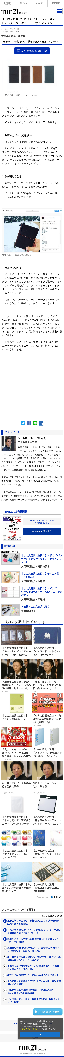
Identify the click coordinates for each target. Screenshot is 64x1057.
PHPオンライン (8, 3)
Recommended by (44, 897)
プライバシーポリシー (31, 1029)
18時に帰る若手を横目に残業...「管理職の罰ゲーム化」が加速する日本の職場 (32, 991)
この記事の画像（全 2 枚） (34, 50)
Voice (24, 3)
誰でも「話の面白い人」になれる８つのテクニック (33, 975)
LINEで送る (35, 423)
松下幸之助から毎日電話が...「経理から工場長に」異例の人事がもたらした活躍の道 (34, 958)
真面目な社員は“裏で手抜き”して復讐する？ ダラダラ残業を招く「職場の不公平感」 (33, 949)
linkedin (42, 423)
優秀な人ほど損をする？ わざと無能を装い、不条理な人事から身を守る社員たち (33, 967)
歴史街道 (55, 3)
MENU (59, 11)
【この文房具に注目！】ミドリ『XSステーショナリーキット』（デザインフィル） (42, 558)
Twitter (23, 423)
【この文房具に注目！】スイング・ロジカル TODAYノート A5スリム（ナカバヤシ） (41, 591)
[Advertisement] (32, 383)
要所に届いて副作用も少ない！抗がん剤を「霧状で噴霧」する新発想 (34, 982)
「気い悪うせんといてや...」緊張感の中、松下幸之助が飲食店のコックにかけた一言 (34, 931)
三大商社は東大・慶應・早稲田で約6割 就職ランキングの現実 (33, 1000)
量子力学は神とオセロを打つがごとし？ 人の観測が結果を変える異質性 (33, 922)
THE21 (40, 3)
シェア (29, 423)
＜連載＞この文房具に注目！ (36, 606)
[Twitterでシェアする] (48, 1012)
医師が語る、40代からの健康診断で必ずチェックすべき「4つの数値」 (33, 940)
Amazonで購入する (42, 531)
